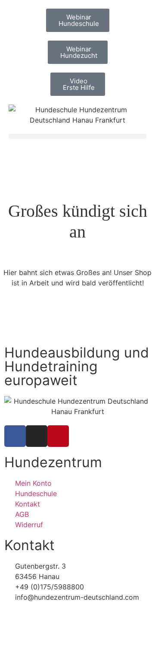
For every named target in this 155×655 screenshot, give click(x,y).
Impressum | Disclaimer (42, 616)
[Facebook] (15, 436)
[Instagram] (36, 436)
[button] (77, 136)
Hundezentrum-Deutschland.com (66, 635)
